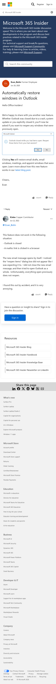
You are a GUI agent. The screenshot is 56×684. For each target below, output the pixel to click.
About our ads (8, 679)
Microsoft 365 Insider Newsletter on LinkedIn (27, 370)
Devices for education (11, 498)
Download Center (9, 452)
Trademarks (20, 676)
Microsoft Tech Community (12, 603)
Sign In (49, 4)
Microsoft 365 (8, 553)
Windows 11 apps (9, 434)
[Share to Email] (42, 388)
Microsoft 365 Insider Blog (18, 347)
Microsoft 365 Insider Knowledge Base (24, 362)
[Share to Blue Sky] (32, 388)
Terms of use (7, 676)
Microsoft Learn (8, 594)
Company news (8, 639)
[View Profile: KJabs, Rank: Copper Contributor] (6, 219)
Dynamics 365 (8, 548)
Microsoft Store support (11, 457)
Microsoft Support (33, 52)
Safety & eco (31, 676)
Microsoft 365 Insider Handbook (21, 354)
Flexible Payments (9, 480)
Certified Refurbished (10, 471)
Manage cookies (42, 674)
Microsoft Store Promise (11, 475)
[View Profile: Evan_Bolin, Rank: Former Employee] (5, 83)
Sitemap (6, 674)
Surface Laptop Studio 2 (11, 411)
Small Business (8, 571)
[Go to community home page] (10, 4)
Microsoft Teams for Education (13, 502)
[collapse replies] (28, 214)
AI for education (9, 525)
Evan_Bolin (16, 82)
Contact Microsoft (19, 674)
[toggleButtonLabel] (52, 12)
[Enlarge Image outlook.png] (28, 143)
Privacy (31, 674)
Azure (5, 584)
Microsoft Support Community (29, 46)
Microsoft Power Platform (12, 557)
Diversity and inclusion (11, 653)
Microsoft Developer (10, 589)
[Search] (33, 4)
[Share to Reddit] (28, 388)
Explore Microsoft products (12, 429)
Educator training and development (15, 516)
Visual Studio (8, 617)
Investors (6, 649)
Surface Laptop (8, 406)
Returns (6, 461)
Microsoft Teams (9, 562)
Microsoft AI (7, 539)
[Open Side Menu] (4, 4)
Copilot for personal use (11, 420)
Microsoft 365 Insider (13, 12)
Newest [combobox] (47, 209)
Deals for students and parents (14, 521)
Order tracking (8, 466)
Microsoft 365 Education (11, 507)
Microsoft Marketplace (11, 608)
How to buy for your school (12, 512)
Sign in (15, 317)
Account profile (8, 447)
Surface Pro (7, 402)
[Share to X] (23, 388)
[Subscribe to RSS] (37, 388)
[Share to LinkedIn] (13, 388)
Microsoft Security (9, 543)
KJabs (13, 217)
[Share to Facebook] (18, 388)
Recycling (42, 676)
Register (40, 4)
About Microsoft (9, 635)
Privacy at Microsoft (10, 644)
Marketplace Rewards (11, 612)
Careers (6, 630)
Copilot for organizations (12, 416)
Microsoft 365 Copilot (11, 566)
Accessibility (7, 658)
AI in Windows (8, 425)
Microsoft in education (11, 493)
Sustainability (8, 662)
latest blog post (22, 169)
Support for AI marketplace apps (14, 598)
